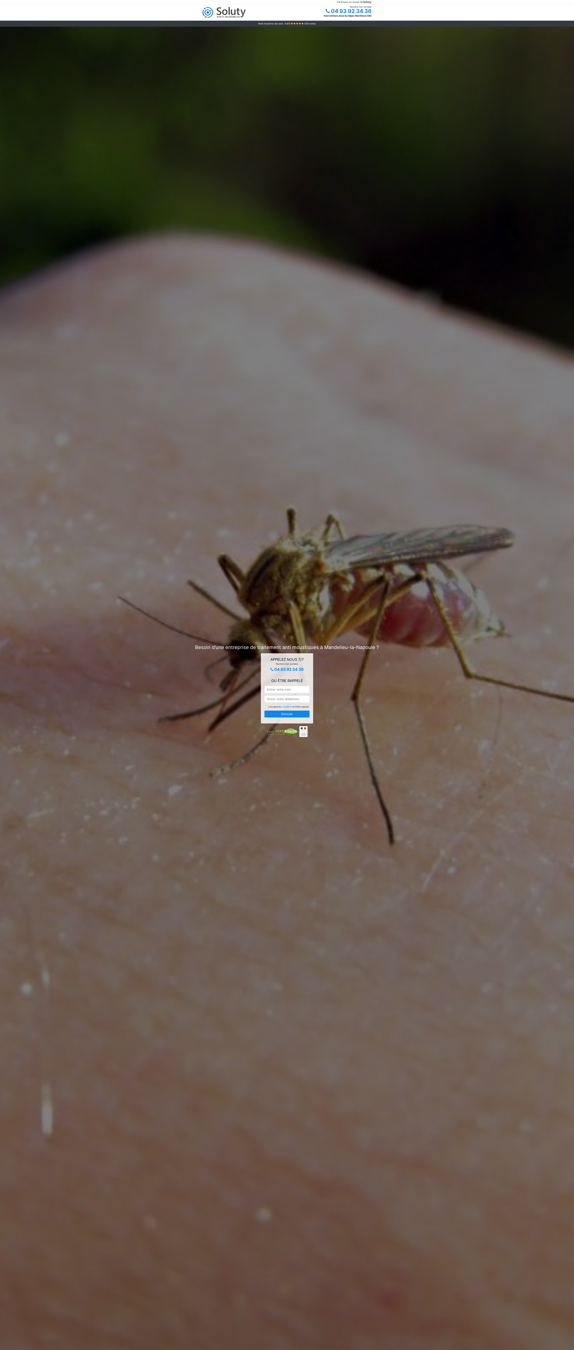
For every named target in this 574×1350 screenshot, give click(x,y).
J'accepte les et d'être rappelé (288, 706)
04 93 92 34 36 (351, 11)
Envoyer (287, 714)
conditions (287, 706)
